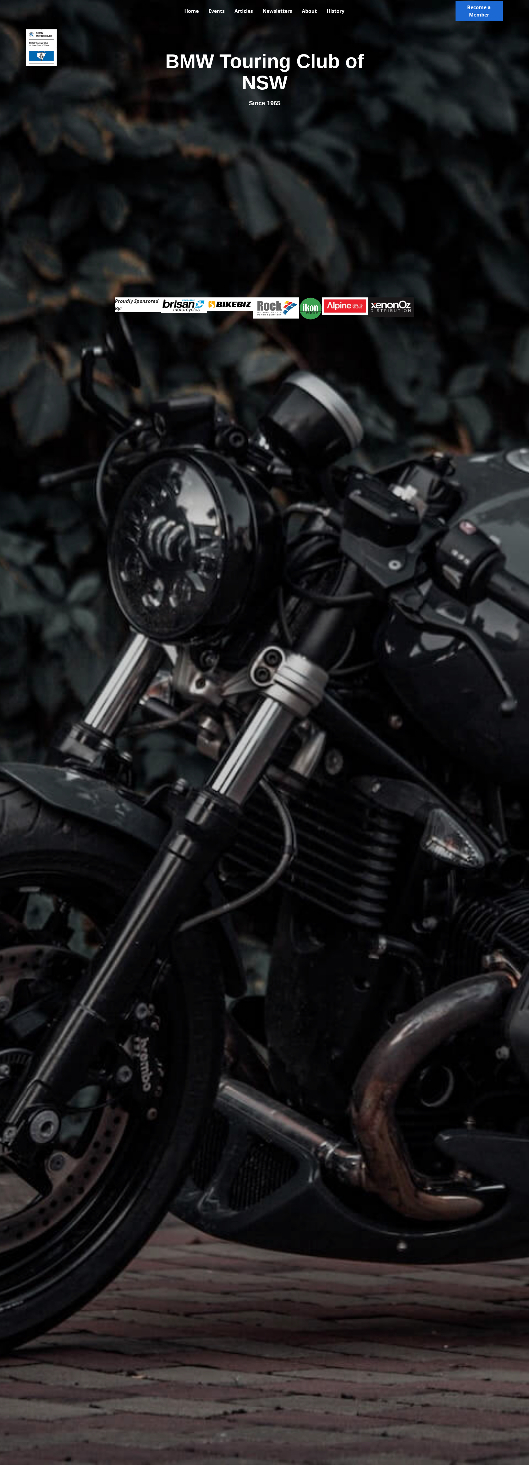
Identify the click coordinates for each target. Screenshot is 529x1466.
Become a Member (479, 11)
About (309, 11)
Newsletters (277, 11)
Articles (243, 11)
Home (191, 11)
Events (216, 11)
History (335, 11)
